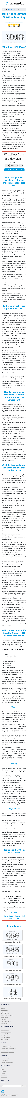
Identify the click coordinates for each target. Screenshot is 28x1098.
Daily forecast (4, 1019)
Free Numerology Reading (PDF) (8, 1048)
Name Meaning (4, 1010)
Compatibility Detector (6, 1035)
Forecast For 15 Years (6, 1013)
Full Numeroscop (5, 1030)
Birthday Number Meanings (7, 1062)
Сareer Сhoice (4, 1023)
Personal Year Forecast (6, 1032)
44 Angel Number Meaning (12, 999)
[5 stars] (19, 24)
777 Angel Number (19, 22)
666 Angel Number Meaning (12, 942)
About (2, 1069)
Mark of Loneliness (5, 1037)
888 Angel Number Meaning (12, 956)
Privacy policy (4, 1075)
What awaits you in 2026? (7, 1015)
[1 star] (9, 24)
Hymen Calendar (4, 1039)
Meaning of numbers (5, 1058)
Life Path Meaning (5, 1060)
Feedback (3, 1071)
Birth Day (3, 1008)
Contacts (3, 1082)
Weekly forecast (4, 1017)
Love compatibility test (6, 1021)
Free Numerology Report (6, 1050)
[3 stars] (14, 24)
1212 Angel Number (10, 22)
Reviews (3, 1073)
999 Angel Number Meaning (12, 984)
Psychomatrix (4, 1012)
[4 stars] (16, 24)
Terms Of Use (4, 1077)
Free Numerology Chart (6, 1046)
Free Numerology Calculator (7, 1052)
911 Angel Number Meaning (12, 970)
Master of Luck (4, 1033)
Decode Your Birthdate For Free (14, 170)
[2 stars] (11, 24)
